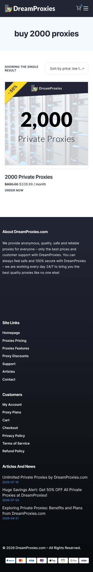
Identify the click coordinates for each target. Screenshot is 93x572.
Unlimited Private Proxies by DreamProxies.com (45, 477)
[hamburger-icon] (85, 8)
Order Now (14, 190)
